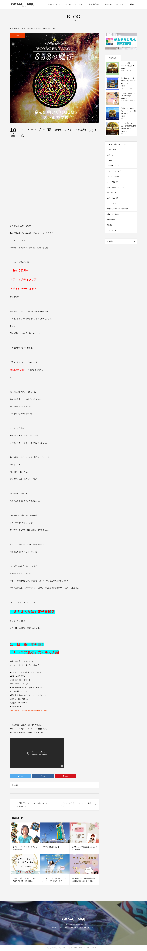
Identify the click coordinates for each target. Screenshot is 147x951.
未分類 (17, 35)
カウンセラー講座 (113, 176)
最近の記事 (113, 58)
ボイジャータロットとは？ (74, 4)
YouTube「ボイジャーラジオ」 (117, 144)
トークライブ (111, 203)
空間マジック (111, 230)
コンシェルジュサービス (115, 187)
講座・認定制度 (94, 4)
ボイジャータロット (114, 214)
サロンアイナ (111, 192)
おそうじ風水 (111, 149)
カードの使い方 (112, 182)
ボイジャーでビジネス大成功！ (117, 209)
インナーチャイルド (114, 171)
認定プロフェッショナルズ (114, 4)
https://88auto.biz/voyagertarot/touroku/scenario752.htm (29, 710)
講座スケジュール (54, 4)
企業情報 (131, 4)
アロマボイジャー (113, 166)
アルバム (110, 160)
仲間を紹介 (111, 219)
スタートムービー (113, 198)
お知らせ (110, 155)
